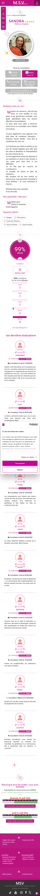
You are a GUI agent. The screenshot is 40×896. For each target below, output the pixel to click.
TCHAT (14, 74)
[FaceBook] (26, 892)
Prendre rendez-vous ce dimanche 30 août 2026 (20, 806)
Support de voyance (9, 840)
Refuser (20, 470)
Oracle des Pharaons (13, 221)
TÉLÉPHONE (14, 83)
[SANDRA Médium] (20, 2)
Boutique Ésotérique (9, 857)
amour (12, 126)
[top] (36, 894)
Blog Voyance (7, 874)
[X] (29, 893)
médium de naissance (19, 111)
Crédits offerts (7, 861)
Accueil (8, 15)
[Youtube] (15, 892)
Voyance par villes (28, 840)
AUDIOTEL (30, 83)
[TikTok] (11, 893)
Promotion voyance (9, 859)
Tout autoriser (20, 463)
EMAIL (30, 74)
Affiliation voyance (28, 859)
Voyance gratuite (8, 863)
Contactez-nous (27, 874)
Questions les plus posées (9, 843)
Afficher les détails (27, 457)
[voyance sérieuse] (20, 883)
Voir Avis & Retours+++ (20, 328)
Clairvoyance (21, 217)
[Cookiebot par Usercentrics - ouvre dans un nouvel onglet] (29, 424)
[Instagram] (21, 892)
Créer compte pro (28, 857)
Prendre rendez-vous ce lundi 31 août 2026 (20, 821)
